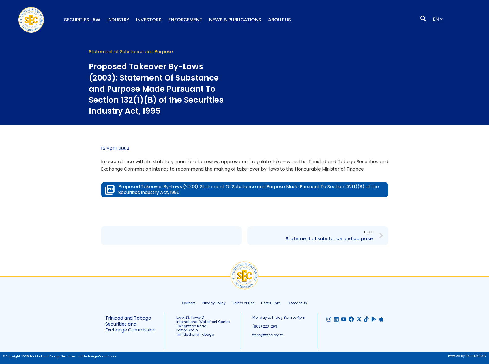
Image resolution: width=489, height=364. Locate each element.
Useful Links (271, 303)
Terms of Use (243, 303)
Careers (189, 303)
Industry (118, 19)
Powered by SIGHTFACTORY (467, 356)
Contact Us (297, 303)
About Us (279, 19)
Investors (149, 19)
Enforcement (185, 19)
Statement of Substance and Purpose (131, 51)
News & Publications (235, 19)
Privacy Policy (214, 303)
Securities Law (82, 19)
